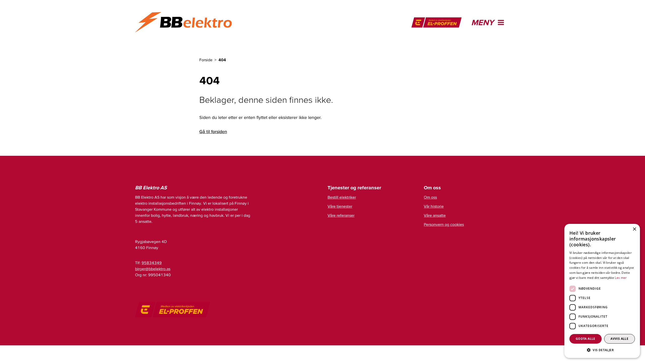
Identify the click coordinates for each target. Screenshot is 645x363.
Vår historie (434, 206)
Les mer (621, 278)
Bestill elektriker (342, 197)
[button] (602, 350)
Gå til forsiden (213, 131)
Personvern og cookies (444, 224)
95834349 (152, 262)
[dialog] (602, 291)
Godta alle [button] (585, 339)
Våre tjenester (340, 206)
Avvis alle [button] (619, 339)
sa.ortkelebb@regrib (152, 268)
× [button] (634, 229)
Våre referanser (341, 215)
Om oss (430, 197)
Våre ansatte (435, 215)
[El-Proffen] (436, 22)
